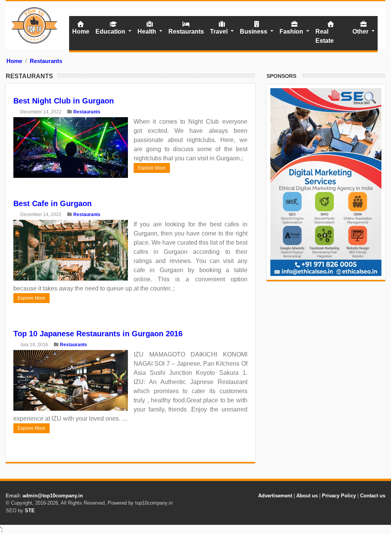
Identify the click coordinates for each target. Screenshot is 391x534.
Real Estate (324, 36)
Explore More (152, 168)
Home (80, 31)
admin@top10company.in (53, 496)
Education (111, 31)
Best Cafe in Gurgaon (52, 203)
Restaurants (186, 31)
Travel (219, 31)
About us (307, 496)
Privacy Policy (339, 496)
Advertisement (275, 496)
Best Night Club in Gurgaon (63, 101)
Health (147, 31)
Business (254, 31)
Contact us (372, 496)
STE (30, 510)
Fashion (292, 31)
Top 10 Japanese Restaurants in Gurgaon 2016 (98, 333)
